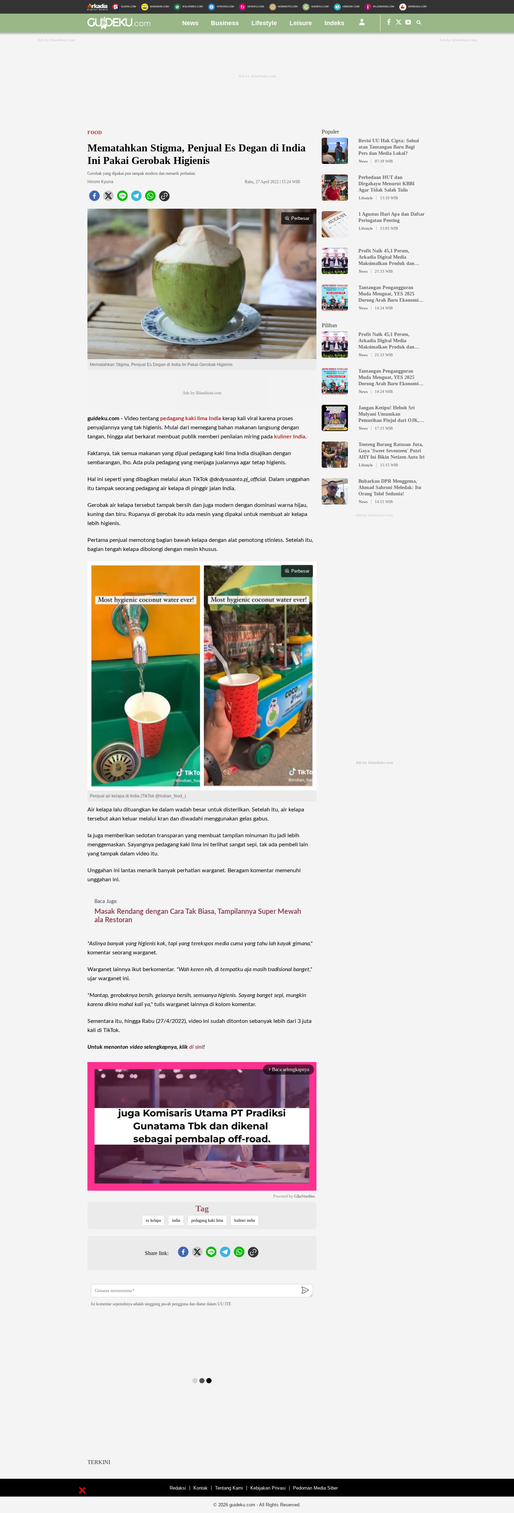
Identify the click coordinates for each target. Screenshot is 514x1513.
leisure (301, 23)
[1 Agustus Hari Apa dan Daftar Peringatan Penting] (335, 234)
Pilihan (329, 325)
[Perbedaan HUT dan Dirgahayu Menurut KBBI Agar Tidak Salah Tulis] (335, 197)
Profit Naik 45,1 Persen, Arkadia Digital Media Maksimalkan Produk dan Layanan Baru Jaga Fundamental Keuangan (386, 257)
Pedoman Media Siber (315, 1488)
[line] (122, 198)
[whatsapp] (150, 198)
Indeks (334, 23)
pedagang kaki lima (183, 418)
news (190, 23)
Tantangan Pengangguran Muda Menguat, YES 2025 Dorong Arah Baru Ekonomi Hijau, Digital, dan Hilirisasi (388, 294)
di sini (196, 1047)
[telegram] (136, 198)
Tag (202, 1208)
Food (94, 132)
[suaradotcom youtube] (408, 23)
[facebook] (94, 198)
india (176, 1220)
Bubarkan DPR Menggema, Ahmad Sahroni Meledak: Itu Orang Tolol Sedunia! (389, 487)
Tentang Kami (229, 1488)
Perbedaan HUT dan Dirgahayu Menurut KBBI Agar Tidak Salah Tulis (386, 184)
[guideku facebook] (389, 23)
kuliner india (244, 1220)
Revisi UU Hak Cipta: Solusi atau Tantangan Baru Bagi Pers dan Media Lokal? (388, 147)
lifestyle (264, 23)
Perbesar (300, 218)
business (225, 23)
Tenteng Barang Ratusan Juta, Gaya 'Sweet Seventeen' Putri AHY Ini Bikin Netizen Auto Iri (391, 451)
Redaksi (178, 1488)
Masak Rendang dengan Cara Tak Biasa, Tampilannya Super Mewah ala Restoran (197, 916)
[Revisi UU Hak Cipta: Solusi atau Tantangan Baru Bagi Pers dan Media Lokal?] (335, 161)
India (215, 418)
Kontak (200, 1488)
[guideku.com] (118, 27)
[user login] (362, 24)
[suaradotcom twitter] (398, 23)
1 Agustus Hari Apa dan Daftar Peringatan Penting (391, 217)
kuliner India (289, 436)
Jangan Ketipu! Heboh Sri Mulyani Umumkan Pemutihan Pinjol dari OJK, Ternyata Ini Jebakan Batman (390, 414)
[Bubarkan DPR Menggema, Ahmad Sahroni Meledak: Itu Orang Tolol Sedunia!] (335, 501)
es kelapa (153, 1220)
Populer (330, 132)
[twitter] (108, 198)
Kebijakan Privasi (268, 1488)
